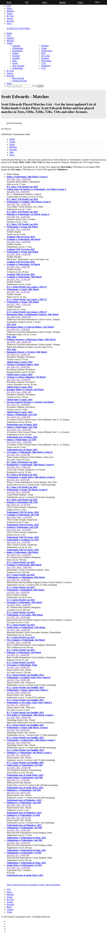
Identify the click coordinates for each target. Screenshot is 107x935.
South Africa (46, 51)
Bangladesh (17, 51)
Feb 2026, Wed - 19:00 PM (19, 179)
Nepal (15, 63)
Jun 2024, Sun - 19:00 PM (18, 454)
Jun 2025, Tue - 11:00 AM (18, 292)
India (14, 61)
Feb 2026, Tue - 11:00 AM (18, 204)
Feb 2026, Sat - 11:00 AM (18, 217)
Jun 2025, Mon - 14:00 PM (19, 254)
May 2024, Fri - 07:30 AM (18, 505)
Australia (16, 46)
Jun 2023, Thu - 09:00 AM (18, 742)
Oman (44, 48)
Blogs (9, 907)
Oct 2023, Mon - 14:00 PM (19, 642)
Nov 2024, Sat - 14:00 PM (18, 417)
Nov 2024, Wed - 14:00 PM (19, 442)
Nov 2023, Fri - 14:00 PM (18, 580)
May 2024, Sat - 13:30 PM (18, 542)
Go (34, 86)
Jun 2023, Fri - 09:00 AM (18, 705)
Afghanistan (17, 48)
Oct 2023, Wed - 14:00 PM (19, 605)
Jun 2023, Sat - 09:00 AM (18, 730)
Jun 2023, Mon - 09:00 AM (19, 717)
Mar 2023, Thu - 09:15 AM (19, 805)
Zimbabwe (46, 66)
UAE (43, 63)
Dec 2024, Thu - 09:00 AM (19, 342)
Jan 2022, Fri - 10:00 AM (18, 855)
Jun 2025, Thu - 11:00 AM (18, 279)
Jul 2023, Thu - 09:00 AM (18, 680)
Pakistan (45, 46)
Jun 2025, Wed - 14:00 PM (19, 242)
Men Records (18, 78)
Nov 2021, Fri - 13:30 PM (18, 868)
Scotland (45, 58)
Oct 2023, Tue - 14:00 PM (18, 630)
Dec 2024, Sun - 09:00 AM (19, 317)
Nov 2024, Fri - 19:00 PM (18, 404)
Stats (11, 152)
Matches (10, 11)
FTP (9, 6)
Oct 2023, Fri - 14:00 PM (18, 655)
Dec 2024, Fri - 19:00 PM (18, 367)
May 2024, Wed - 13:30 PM (19, 517)
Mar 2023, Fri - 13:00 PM (18, 780)
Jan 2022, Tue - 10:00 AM (18, 830)
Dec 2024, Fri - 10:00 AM (18, 354)
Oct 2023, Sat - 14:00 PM (18, 592)
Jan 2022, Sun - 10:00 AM (18, 843)
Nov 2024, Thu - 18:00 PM (19, 429)
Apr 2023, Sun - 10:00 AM (19, 767)
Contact (10, 909)
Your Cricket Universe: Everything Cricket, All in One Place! (34, 885)
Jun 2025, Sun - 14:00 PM (18, 267)
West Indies (46, 61)
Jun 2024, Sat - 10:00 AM (18, 479)
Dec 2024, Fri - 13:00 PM (18, 329)
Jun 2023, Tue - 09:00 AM (18, 755)
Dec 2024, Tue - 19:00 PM (18, 379)
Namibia (16, 58)
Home (9, 33)
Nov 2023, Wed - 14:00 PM (19, 567)
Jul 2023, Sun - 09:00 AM (18, 667)
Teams (9, 13)
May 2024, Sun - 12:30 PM (19, 530)
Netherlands (17, 68)
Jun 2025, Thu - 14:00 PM (18, 229)
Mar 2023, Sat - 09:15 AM (18, 792)
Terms (9, 912)
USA (43, 68)
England (16, 56)
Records (10, 21)
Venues (10, 18)
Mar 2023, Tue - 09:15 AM (19, 817)
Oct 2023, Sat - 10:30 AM (18, 617)
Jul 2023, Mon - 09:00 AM (18, 692)
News (9, 23)
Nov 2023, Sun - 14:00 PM (19, 555)
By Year (10, 16)
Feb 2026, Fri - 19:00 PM (18, 192)
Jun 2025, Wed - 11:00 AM (19, 304)
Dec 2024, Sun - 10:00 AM (19, 392)
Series (9, 8)
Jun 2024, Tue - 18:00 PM (18, 492)
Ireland (15, 53)
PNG (43, 53)
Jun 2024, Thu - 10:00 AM (18, 467)
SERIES (10, 38)
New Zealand (18, 66)
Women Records (19, 81)
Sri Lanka (45, 56)
